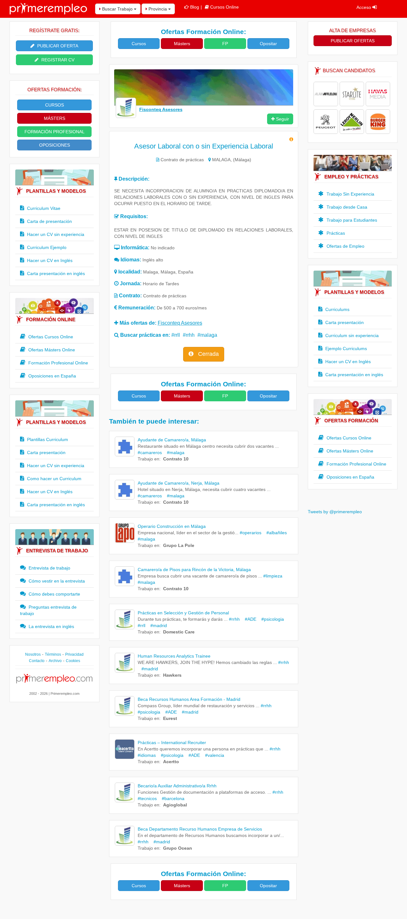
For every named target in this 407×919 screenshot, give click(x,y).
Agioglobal (175, 804)
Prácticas (335, 233)
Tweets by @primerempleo (335, 511)
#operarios (250, 532)
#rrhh (189, 335)
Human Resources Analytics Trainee (174, 656)
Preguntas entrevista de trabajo (48, 610)
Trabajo (145, 458)
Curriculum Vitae (43, 208)
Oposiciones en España (51, 375)
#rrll (175, 335)
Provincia (157, 8)
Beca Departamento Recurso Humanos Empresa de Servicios (200, 829)
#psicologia (271, 619)
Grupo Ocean (177, 848)
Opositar (268, 43)
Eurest (170, 718)
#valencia (212, 755)
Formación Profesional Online (57, 362)
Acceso (364, 7)
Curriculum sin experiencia (351, 335)
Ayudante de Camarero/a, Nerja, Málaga (178, 483)
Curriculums (336, 309)
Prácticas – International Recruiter (172, 742)
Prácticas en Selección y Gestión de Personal (183, 612)
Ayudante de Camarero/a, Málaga (172, 439)
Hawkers (172, 675)
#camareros (150, 452)
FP (225, 43)
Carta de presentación (49, 221)
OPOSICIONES (54, 145)
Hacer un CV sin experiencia (55, 234)
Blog (194, 7)
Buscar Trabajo (117, 8)
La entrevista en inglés (50, 626)
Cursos (139, 43)
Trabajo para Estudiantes (351, 220)
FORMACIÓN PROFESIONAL (54, 131)
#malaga (207, 335)
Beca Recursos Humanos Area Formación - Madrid (189, 699)
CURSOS (54, 104)
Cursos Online (224, 7)
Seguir (282, 118)
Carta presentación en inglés (55, 273)
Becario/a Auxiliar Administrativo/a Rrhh (177, 785)
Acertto (171, 761)
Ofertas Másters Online (51, 349)
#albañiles (275, 532)
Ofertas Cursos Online (50, 336)
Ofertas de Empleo (344, 246)
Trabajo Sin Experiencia (349, 194)
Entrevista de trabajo (48, 567)
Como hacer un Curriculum (53, 478)
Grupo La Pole (178, 545)
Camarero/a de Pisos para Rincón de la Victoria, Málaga (194, 569)
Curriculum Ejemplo (46, 247)
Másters (182, 43)
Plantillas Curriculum (47, 439)
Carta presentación (46, 452)
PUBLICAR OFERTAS (353, 40)
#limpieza (272, 575)
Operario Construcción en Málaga (172, 526)
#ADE (248, 619)
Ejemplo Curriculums (345, 348)
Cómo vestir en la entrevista (56, 581)
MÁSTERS (54, 118)
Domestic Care (179, 631)
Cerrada (208, 354)
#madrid (157, 625)
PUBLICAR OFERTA (57, 45)
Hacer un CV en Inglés (49, 260)
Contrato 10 (176, 458)
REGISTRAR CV (57, 59)
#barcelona (171, 798)
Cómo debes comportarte (53, 594)
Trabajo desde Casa (346, 207)
